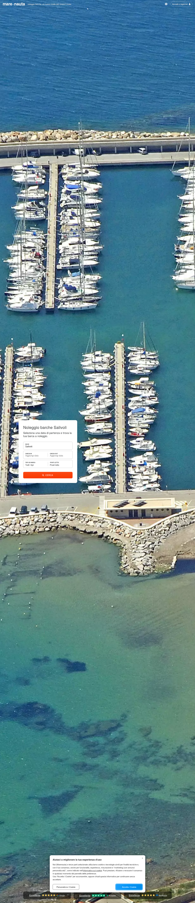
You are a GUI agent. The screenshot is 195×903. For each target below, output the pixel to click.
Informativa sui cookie (92, 870)
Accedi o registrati (180, 4)
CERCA (49, 475)
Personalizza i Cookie (66, 887)
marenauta (14, 4)
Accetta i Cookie (129, 887)
